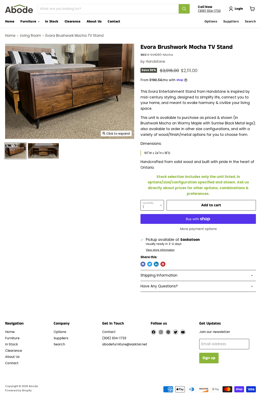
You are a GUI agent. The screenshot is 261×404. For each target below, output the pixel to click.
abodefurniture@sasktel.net (124, 344)
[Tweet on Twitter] (149, 264)
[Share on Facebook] (142, 264)
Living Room (30, 36)
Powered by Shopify (18, 390)
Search (250, 21)
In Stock (52, 21)
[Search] (184, 8)
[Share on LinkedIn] (156, 264)
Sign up (208, 358)
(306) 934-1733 (209, 11)
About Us (94, 21)
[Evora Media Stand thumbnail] (15, 151)
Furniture (28, 21)
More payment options (198, 229)
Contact (114, 21)
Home (9, 21)
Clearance (73, 21)
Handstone (155, 61)
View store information (160, 249)
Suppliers (231, 21)
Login (239, 8)
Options (211, 21)
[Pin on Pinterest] (162, 264)
